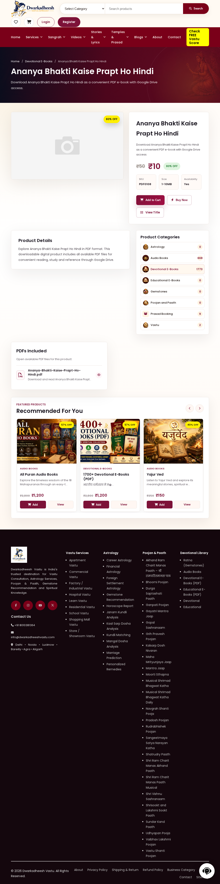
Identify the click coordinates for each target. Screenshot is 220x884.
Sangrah (54, 37)
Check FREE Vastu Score (194, 37)
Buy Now (182, 200)
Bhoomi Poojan (157, 582)
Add (35, 504)
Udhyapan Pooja (158, 833)
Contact (174, 37)
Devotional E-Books (38, 61)
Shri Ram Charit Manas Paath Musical (157, 782)
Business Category (181, 870)
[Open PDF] (99, 375)
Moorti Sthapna (157, 674)
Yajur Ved (155, 474)
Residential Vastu (82, 607)
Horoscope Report (120, 606)
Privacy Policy (97, 870)
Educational (192, 607)
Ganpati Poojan (157, 605)
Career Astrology (119, 560)
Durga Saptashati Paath (154, 593)
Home (15, 37)
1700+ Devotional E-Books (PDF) (106, 476)
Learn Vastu (78, 601)
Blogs (138, 37)
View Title (152, 212)
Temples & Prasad (118, 37)
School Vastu (79, 613)
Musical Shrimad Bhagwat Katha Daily (158, 697)
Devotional (191, 601)
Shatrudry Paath (158, 754)
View (60, 504)
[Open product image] (67, 145)
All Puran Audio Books (39, 474)
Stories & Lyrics (96, 37)
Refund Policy (153, 870)
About (157, 37)
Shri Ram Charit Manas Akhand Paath (157, 765)
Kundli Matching (118, 635)
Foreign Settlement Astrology (115, 583)
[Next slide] (200, 408)
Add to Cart (152, 200)
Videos (76, 37)
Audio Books (192, 572)
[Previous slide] (190, 408)
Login (46, 22)
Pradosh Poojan (157, 720)
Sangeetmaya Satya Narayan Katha (157, 743)
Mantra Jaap (155, 668)
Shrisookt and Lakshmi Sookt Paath (156, 810)
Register (69, 22)
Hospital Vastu (79, 594)
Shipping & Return (125, 870)
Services (32, 37)
